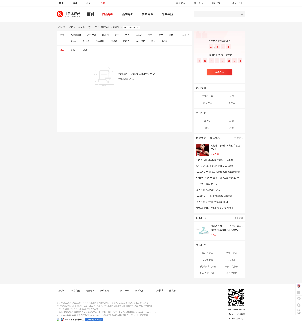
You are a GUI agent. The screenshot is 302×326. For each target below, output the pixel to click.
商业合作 (198, 3)
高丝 (117, 35)
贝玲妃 (73, 41)
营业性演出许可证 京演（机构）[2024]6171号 (76, 306)
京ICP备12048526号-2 (138, 303)
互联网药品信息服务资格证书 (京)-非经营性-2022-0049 (120, 306)
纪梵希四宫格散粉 (207, 266)
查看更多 (238, 138)
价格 (85, 50)
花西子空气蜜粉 (207, 273)
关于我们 (61, 290)
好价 (75, 3)
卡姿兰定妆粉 (231, 266)
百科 (102, 3)
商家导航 (147, 14)
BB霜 (231, 121)
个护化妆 (80, 27)
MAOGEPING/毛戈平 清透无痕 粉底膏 (214, 208)
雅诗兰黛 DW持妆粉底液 (208, 190)
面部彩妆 (105, 27)
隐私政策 (173, 290)
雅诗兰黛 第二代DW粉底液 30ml (212, 202)
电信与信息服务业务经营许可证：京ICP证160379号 (105, 303)
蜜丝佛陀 (100, 41)
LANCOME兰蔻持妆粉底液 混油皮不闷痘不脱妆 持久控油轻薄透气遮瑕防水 (233, 172)
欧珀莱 (105, 35)
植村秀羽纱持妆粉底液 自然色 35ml (225, 147)
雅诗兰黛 (91, 35)
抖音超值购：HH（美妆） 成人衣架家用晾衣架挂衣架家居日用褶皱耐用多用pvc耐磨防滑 (227, 228)
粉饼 (231, 128)
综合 (62, 50)
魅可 (153, 41)
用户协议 (159, 290)
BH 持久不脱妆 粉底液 (207, 184)
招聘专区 (90, 290)
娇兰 (161, 35)
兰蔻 (231, 96)
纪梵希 (86, 41)
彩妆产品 (92, 27)
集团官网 (180, 3)
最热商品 (201, 138)
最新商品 (215, 138)
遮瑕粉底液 (231, 253)
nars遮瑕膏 (207, 260)
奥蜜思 (165, 41)
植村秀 (126, 41)
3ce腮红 (232, 260)
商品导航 (108, 14)
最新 (72, 50)
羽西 (171, 35)
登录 (234, 3)
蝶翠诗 (139, 35)
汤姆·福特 (140, 41)
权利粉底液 (207, 253)
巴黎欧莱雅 (75, 35)
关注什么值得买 (238, 314)
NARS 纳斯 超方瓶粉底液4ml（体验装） (215, 160)
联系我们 (75, 290)
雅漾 (150, 35)
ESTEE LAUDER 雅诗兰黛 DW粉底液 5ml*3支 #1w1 (221, 178)
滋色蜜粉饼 (231, 273)
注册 (241, 3)
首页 (61, 3)
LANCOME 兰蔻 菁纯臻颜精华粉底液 (214, 196)
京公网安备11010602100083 (69, 303)
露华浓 (113, 41)
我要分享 (220, 72)
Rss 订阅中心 (237, 319)
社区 (89, 3)
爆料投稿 (215, 3)
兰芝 (127, 35)
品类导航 (167, 14)
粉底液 (116, 27)
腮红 (207, 128)
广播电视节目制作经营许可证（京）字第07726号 (77, 309)
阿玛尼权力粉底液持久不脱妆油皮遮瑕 (214, 166)
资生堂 (231, 103)
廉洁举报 (139, 290)
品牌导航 (127, 14)
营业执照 (148, 306)
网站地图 (104, 290)
